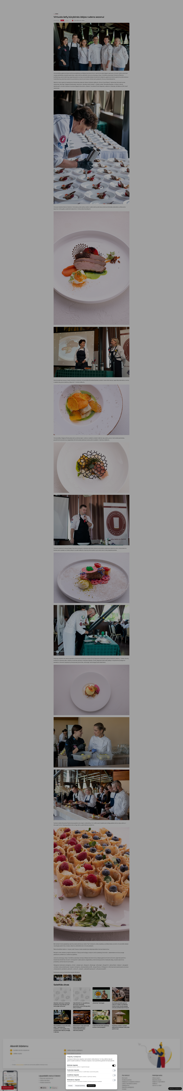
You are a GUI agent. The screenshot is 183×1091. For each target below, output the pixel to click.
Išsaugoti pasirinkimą (80, 1085)
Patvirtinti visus (91, 1085)
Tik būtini (70, 1085)
